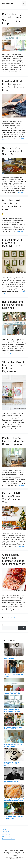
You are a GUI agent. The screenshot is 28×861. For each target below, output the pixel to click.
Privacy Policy (6, 836)
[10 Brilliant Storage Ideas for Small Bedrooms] (14, 649)
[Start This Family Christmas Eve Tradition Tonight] (14, 808)
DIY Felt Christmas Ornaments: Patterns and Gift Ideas (13, 728)
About (4, 829)
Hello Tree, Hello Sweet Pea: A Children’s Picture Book (12, 205)
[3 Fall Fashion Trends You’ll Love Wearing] (14, 666)
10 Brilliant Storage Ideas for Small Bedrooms (12, 657)
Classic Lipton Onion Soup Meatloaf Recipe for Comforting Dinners (13, 559)
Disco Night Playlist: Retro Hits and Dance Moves (13, 745)
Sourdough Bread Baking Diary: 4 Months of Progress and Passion (14, 799)
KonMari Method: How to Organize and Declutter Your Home (13, 86)
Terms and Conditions (8, 839)
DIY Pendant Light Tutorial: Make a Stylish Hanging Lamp (12, 19)
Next (13, 617)
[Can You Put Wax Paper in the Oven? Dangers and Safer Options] (14, 754)
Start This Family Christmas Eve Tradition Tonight (13, 817)
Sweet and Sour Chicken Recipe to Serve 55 (12, 151)
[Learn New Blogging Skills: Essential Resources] (14, 773)
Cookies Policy (6, 834)
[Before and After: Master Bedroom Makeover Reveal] (14, 701)
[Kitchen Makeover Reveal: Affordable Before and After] (14, 684)
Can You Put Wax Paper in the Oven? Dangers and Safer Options (12, 764)
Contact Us (5, 831)
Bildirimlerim (7, 4)
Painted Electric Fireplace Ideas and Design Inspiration (13, 441)
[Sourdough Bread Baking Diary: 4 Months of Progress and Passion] (14, 791)
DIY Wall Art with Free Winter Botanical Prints (12, 242)
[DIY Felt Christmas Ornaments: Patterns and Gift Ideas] (14, 719)
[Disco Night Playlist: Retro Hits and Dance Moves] (14, 736)
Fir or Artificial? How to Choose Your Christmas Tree (11, 498)
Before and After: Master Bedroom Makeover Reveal (12, 710)
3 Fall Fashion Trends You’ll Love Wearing (13, 675)
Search (4, 625)
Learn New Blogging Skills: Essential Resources (12, 782)
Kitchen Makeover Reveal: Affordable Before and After (12, 692)
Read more (21, 192)
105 (9, 617)
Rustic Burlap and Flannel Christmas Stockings (12, 304)
